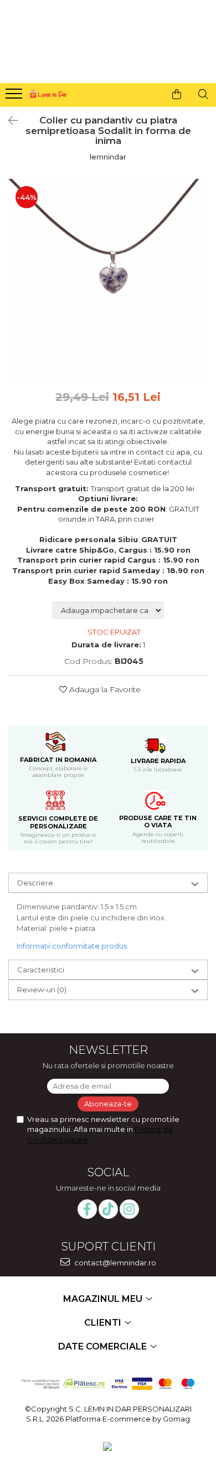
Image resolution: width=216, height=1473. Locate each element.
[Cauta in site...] (203, 94)
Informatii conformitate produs (72, 945)
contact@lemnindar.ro (114, 1262)
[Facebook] (87, 1209)
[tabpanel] (108, 278)
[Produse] (15, 97)
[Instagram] (129, 1209)
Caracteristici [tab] (40, 969)
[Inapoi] (8, 120)
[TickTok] (108, 1209)
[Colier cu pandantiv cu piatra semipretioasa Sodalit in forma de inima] (108, 278)
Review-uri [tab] (41, 989)
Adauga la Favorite (104, 689)
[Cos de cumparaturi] (176, 94)
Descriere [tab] (35, 882)
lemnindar (108, 156)
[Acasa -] (47, 92)
